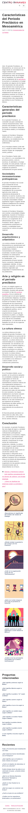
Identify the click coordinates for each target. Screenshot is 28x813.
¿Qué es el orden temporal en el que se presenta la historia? (13, 601)
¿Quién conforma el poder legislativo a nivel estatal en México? (14, 630)
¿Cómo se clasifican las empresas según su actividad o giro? (12, 484)
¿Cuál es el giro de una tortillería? (12, 793)
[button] (20, 5)
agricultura (21, 79)
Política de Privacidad (17, 805)
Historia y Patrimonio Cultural (14, 471)
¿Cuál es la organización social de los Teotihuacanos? (13, 572)
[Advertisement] (14, 51)
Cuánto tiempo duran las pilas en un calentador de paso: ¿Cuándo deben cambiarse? (13, 771)
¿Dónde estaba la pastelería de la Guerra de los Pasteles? (14, 543)
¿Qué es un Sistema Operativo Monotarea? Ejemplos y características (11, 777)
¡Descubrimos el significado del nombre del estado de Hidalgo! (14, 515)
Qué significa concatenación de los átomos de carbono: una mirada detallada (13, 476)
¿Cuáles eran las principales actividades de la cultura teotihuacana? (14, 659)
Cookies (7, 805)
